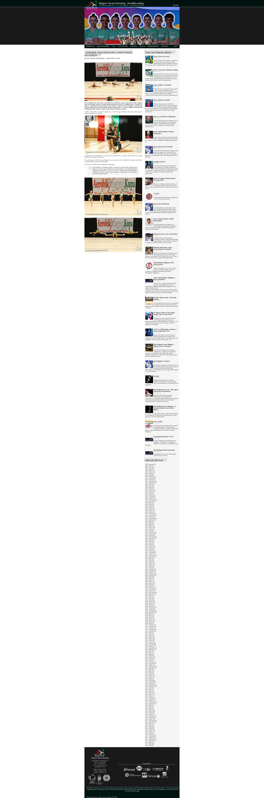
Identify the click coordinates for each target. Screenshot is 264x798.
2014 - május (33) (149, 691)
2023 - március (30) (150, 527)
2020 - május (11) (149, 580)
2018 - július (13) (149, 614)
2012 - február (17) (150, 731)
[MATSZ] (100, 756)
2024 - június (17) (149, 504)
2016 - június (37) (149, 652)
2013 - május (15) (149, 708)
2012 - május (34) (149, 726)
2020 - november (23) (150, 571)
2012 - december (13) (150, 716)
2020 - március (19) (150, 583)
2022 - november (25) (150, 533)
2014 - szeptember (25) (151, 685)
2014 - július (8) (149, 688)
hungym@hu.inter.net (100, 766)
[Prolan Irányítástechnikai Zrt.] (154, 778)
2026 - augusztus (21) (150, 464)
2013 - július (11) (149, 705)
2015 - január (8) (149, 679)
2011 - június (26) (149, 743)
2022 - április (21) (149, 544)
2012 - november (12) (150, 717)
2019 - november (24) (150, 589)
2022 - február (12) (150, 547)
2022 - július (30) (149, 540)
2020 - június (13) (149, 578)
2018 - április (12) (149, 618)
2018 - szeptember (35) (151, 611)
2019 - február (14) (150, 603)
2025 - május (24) (149, 487)
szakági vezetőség (103, 46)
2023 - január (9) (149, 530)
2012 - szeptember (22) (151, 720)
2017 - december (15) (150, 625)
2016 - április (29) (149, 655)
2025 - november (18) (150, 478)
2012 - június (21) (149, 725)
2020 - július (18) (149, 577)
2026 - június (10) (149, 467)
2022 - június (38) (149, 541)
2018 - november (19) (150, 608)
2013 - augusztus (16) (150, 703)
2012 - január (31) (149, 733)
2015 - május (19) (149, 672)
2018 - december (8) (150, 606)
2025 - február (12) (150, 492)
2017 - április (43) (149, 637)
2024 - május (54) (149, 506)
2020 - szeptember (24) (151, 574)
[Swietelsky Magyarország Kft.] (139, 771)
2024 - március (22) (150, 509)
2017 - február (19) (150, 640)
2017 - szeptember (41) (151, 629)
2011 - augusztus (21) (150, 740)
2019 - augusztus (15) (150, 594)
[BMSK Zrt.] (147, 771)
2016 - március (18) (150, 657)
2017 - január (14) (149, 642)
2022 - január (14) (149, 549)
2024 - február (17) (150, 510)
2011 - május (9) (149, 745)
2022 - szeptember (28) (151, 537)
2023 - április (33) (149, 526)
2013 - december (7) (150, 697)
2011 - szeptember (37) (151, 739)
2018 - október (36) (150, 609)
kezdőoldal (90, 46)
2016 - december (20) (150, 643)
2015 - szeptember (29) (151, 666)
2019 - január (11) (149, 605)
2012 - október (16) (150, 719)
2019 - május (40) (149, 598)
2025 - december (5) (150, 476)
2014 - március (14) (150, 694)
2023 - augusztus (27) (150, 520)
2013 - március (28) (150, 711)
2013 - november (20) (150, 699)
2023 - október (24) (150, 516)
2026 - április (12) (149, 470)
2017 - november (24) (150, 626)
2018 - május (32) (149, 617)
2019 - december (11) (150, 588)
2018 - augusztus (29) (150, 612)
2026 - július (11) (149, 466)
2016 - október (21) (150, 646)
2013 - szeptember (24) (151, 702)
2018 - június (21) (149, 615)
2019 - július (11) (149, 595)
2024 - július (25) (149, 503)
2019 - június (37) (149, 597)
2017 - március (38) (150, 638)
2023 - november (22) (150, 515)
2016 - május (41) (149, 654)
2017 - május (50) (149, 635)
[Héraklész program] (167, 771)
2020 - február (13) (150, 584)
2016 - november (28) (150, 645)
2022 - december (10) (150, 532)
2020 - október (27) (150, 572)
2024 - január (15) (149, 512)
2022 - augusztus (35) (150, 538)
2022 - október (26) (150, 535)
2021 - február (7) (149, 566)
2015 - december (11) (150, 662)
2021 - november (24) (150, 552)
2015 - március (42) (150, 676)
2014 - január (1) (149, 696)
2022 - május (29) (149, 543)
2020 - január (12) (149, 586)
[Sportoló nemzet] (144, 778)
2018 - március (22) (150, 620)
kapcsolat (164, 46)
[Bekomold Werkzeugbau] (129, 771)
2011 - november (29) (150, 736)
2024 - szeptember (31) (151, 499)
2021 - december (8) (150, 550)
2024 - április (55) (149, 507)
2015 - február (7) (149, 677)
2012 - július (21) (149, 723)
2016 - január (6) (149, 660)
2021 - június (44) (149, 560)
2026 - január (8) (149, 475)
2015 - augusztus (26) (150, 668)
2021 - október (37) (150, 554)
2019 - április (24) (149, 600)
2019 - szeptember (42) (151, 592)
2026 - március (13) (150, 472)
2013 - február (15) (150, 713)
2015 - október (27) (150, 665)
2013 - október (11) (150, 700)
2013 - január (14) (149, 714)
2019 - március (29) (150, 601)
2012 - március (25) (150, 730)
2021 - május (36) (149, 561)
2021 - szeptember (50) (151, 555)
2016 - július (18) (149, 651)
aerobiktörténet (153, 46)
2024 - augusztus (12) (150, 501)
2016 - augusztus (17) (150, 649)
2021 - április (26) (149, 563)
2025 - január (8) (149, 493)
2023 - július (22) (149, 521)
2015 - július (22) (149, 669)
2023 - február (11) (150, 529)
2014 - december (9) (150, 680)
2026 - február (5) (149, 473)
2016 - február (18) (150, 659)
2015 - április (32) (149, 674)
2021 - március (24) (150, 564)
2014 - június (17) (149, 689)
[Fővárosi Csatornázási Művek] (132, 778)
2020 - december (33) (150, 569)
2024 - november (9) (150, 496)
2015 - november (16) (150, 663)
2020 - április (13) (149, 581)
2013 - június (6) (149, 706)
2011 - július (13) (149, 742)
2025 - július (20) (149, 484)
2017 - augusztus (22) (150, 631)
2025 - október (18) (150, 479)
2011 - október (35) (150, 737)
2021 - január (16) (149, 567)
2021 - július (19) (149, 558)
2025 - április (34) (149, 489)
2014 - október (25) (150, 683)
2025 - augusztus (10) (150, 483)
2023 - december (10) (150, 513)
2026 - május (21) (149, 469)
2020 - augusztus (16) (150, 575)
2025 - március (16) (150, 490)
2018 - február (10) (150, 621)
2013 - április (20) (149, 709)
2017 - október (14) (150, 628)
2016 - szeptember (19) (151, 648)
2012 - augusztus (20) (150, 722)
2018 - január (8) (149, 623)
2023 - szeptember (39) (151, 518)
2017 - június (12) (149, 634)
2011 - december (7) (150, 734)
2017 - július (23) (149, 632)
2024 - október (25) (150, 498)
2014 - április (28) (149, 693)
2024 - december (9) (150, 495)
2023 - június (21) (149, 523)
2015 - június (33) (149, 671)
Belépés (176, 5)
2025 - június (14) (149, 486)
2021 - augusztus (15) (150, 557)
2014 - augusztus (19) (150, 686)
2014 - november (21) (150, 682)
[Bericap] (158, 771)
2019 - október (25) (150, 591)
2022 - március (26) (150, 546)
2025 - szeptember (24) (151, 481)
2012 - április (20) (149, 728)
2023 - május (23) (149, 524)
